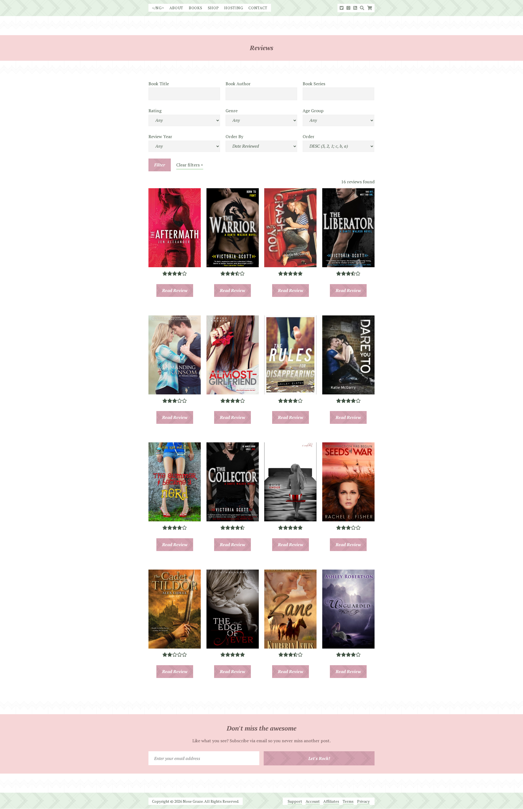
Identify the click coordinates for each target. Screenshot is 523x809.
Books (195, 7)
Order (308, 136)
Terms (348, 801)
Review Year (160, 136)
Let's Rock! (319, 758)
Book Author (238, 84)
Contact (257, 7)
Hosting (233, 7)
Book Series (314, 84)
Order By (234, 136)
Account (313, 801)
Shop (213, 7)
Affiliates (331, 801)
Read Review (174, 290)
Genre (232, 111)
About (176, 7)
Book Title (158, 84)
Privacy (363, 801)
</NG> (158, 7)
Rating (155, 111)
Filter (159, 165)
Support (295, 801)
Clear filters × (189, 165)
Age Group (313, 111)
